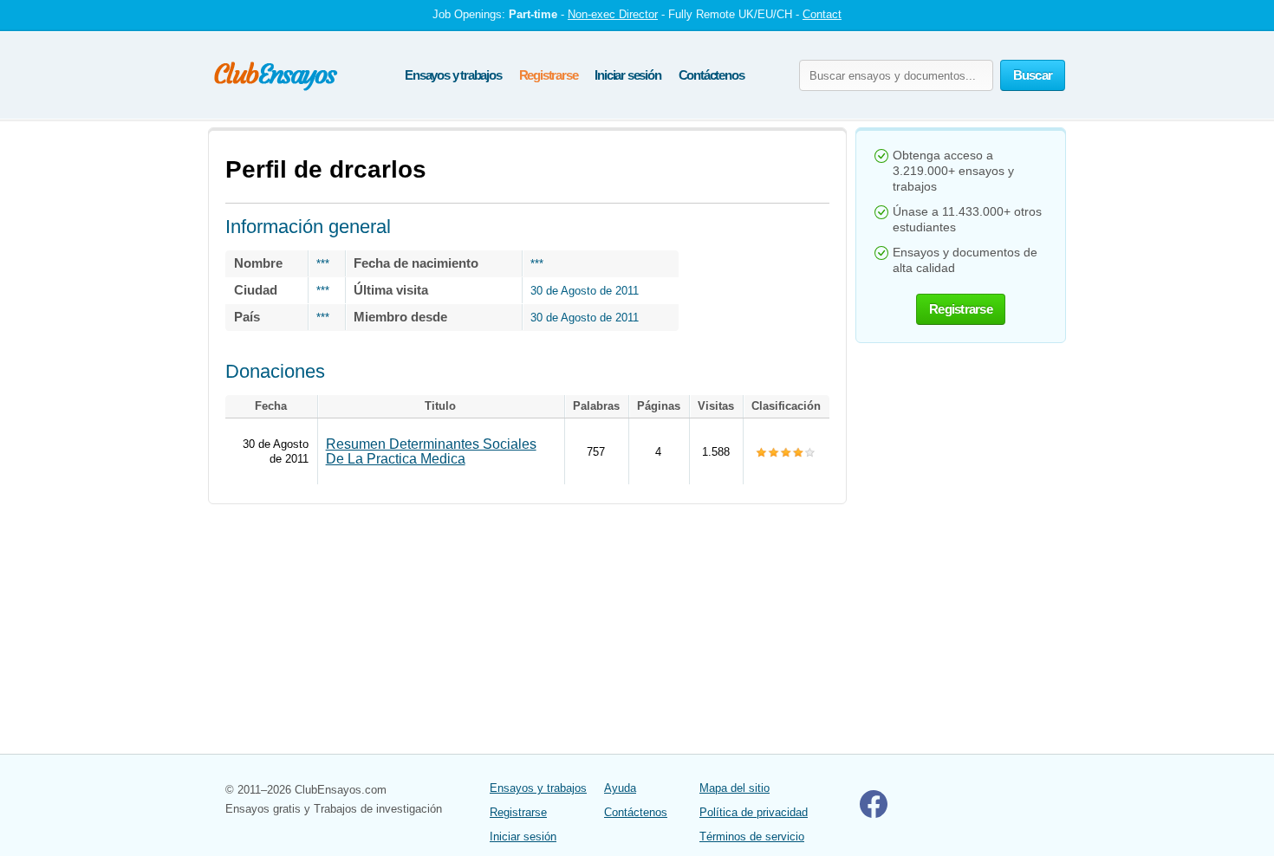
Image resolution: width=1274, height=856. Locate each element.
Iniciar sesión (627, 75)
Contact (822, 14)
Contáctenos (711, 75)
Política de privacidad (753, 812)
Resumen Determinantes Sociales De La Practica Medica (431, 451)
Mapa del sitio (734, 787)
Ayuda (620, 787)
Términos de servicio (751, 836)
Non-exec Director (613, 14)
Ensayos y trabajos (453, 75)
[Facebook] (873, 813)
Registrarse (548, 75)
